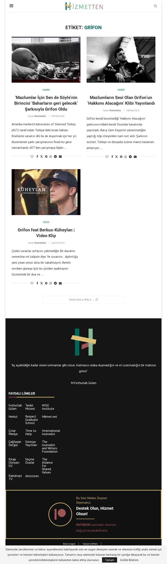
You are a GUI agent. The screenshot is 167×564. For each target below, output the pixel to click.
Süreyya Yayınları (31, 443)
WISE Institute (48, 407)
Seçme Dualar (29, 460)
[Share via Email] (60, 156)
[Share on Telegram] (55, 156)
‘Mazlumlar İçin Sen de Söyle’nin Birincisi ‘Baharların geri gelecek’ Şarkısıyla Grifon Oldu (46, 103)
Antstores (32, 475)
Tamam (109, 560)
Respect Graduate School (31, 419)
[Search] (155, 6)
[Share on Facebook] (37, 156)
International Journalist (51, 432)
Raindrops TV (15, 477)
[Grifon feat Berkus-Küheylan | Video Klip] (46, 192)
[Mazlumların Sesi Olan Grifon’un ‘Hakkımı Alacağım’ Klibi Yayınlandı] (121, 60)
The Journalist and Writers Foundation (50, 446)
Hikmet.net (49, 416)
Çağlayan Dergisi (15, 443)
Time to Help (30, 432)
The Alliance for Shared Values (47, 465)
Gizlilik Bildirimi (129, 559)
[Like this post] (32, 156)
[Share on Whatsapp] (50, 156)
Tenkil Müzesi (30, 407)
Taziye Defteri (90, 543)
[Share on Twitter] (41, 156)
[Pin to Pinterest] (46, 156)
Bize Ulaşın (69, 543)
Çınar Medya (13, 432)
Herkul (13, 416)
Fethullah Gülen (15, 407)
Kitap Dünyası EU (14, 462)
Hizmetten (40, 116)
